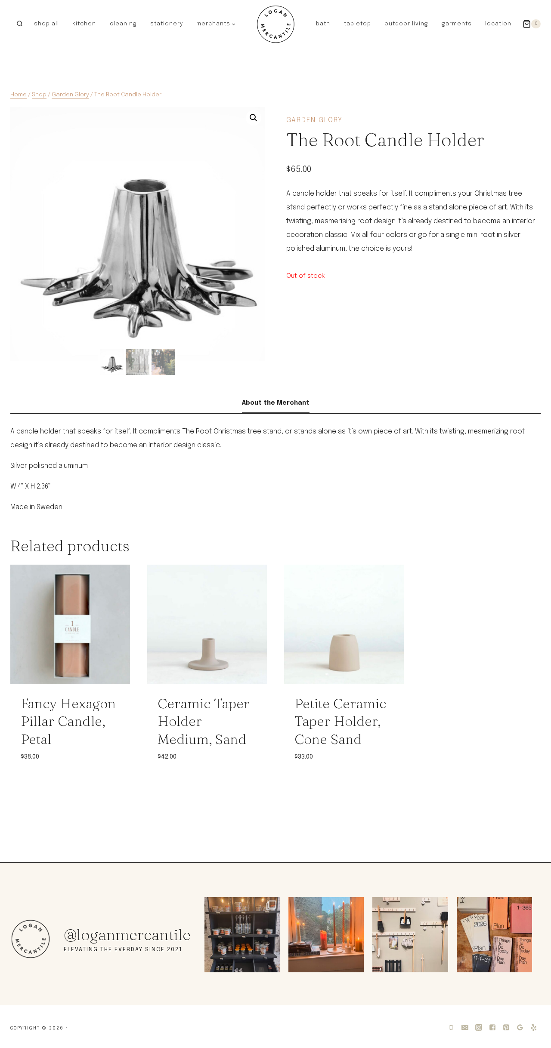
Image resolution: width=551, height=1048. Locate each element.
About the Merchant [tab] (276, 403)
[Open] (242, 934)
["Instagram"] (479, 1027)
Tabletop (357, 24)
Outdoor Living (406, 24)
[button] (233, 24)
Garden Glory (314, 120)
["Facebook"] (492, 1027)
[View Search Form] (19, 24)
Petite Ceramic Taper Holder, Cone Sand (340, 721)
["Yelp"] (534, 1027)
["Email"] (465, 1027)
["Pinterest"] (506, 1027)
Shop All (46, 24)
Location (498, 24)
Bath (323, 24)
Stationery (166, 24)
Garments (457, 24)
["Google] (520, 1027)
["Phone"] (451, 1027)
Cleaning (123, 24)
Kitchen (84, 24)
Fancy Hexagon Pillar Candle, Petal (68, 721)
